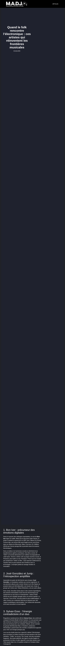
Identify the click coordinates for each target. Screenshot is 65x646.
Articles (55, 4)
